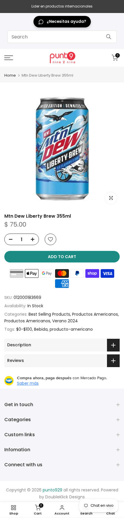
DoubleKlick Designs (65, 497)
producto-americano (71, 329)
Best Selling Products (49, 314)
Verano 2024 (65, 321)
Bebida (41, 329)
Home (10, 75)
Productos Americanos (95, 314)
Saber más (28, 383)
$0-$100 (24, 329)
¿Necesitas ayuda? (66, 21)
